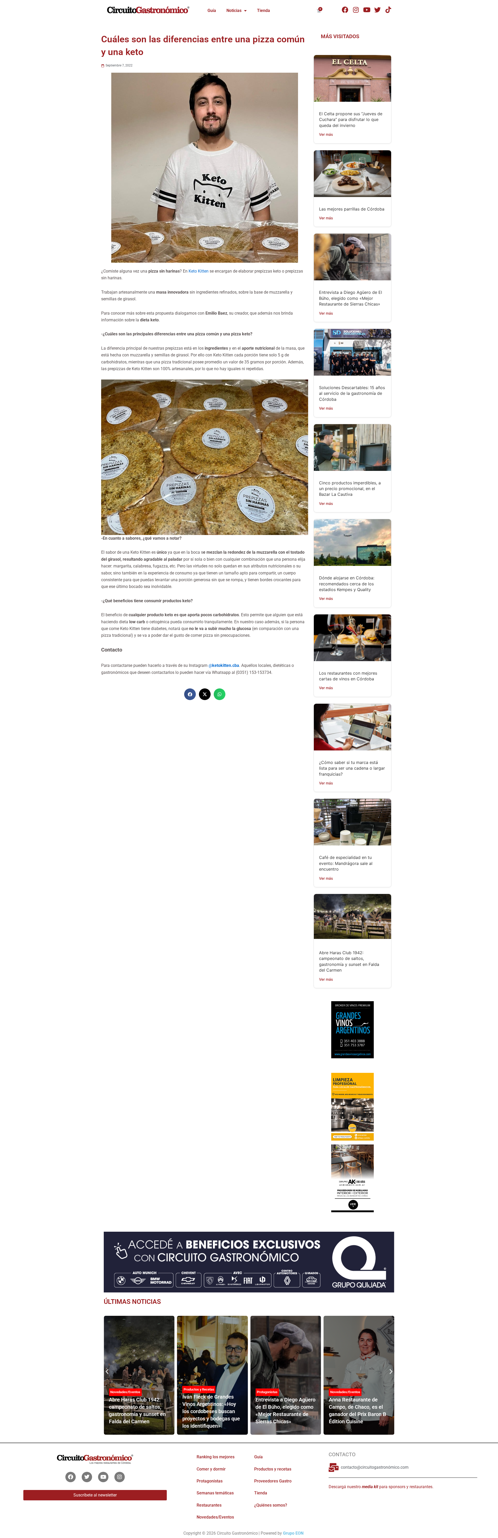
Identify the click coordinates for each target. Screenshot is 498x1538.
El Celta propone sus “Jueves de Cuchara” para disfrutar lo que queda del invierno (350, 119)
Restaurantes (209, 1505)
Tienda (263, 10)
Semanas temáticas (215, 1492)
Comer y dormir (211, 1469)
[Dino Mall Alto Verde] (352, 1178)
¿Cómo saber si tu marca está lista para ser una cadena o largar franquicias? (352, 768)
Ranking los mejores (215, 1456)
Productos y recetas (272, 1469)
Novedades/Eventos (125, 1392)
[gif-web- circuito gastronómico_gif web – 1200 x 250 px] (249, 1261)
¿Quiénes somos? (270, 1505)
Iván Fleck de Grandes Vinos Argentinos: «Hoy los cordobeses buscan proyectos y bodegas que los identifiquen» (211, 1411)
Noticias (233, 10)
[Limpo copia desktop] (352, 1106)
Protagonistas (267, 1392)
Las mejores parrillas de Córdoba (351, 209)
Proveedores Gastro (273, 1481)
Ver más (326, 134)
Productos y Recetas (199, 1389)
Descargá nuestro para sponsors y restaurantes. (381, 1486)
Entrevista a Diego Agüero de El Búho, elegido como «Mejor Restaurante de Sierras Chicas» (350, 298)
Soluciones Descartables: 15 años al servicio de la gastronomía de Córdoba (352, 393)
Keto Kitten (199, 271)
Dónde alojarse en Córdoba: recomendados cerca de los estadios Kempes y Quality (346, 583)
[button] (190, 694)
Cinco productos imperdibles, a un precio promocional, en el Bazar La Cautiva (350, 488)
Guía (212, 10)
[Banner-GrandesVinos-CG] (352, 1029)
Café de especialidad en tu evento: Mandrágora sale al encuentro (345, 863)
